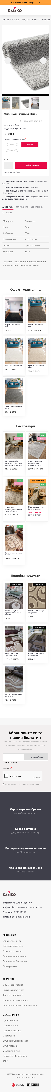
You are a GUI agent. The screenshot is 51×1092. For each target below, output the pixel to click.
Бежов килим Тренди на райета (13, 695)
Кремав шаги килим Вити (36, 367)
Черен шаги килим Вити (12, 326)
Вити (17, 125)
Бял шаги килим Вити (13, 366)
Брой (6, 159)
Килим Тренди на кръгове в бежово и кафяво (13, 613)
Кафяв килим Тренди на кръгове (36, 612)
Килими (15, 19)
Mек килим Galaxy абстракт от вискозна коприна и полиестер (13, 463)
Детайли (7, 206)
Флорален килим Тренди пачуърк (11, 655)
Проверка (7, 768)
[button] (7, 60)
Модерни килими (30, 19)
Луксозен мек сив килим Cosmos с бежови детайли (35, 463)
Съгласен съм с (22, 784)
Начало (5, 19)
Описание (22, 206)
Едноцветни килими (29, 265)
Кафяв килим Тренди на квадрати (36, 655)
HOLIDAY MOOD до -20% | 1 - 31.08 (25, 2)
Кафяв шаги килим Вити (35, 326)
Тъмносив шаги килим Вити (13, 407)
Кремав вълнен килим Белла (13, 554)
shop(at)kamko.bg (21, 916)
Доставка (37, 206)
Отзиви (7, 212)
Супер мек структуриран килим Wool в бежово (13, 509)
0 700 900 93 (20, 912)
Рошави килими (11, 265)
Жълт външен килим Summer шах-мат (36, 508)
